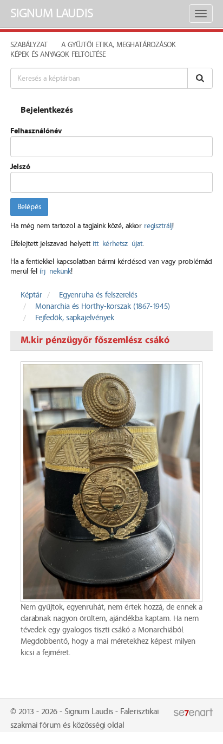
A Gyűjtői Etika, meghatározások (118, 45)
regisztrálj (158, 226)
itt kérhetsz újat (117, 244)
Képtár (31, 295)
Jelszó (20, 167)
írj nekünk (55, 271)
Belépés (29, 207)
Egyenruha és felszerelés (98, 295)
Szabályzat (29, 45)
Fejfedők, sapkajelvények (74, 318)
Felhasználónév (36, 131)
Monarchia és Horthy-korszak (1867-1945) (102, 306)
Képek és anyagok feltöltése (58, 54)
